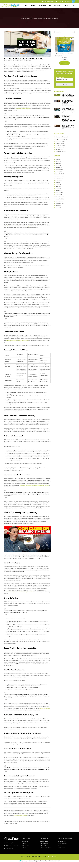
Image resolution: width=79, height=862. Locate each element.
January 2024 (59, 194)
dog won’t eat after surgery (22, 108)
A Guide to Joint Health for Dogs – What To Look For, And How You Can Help (68, 110)
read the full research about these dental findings (16, 226)
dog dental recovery (18, 821)
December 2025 (60, 173)
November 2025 (60, 176)
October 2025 (59, 178)
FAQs (24, 843)
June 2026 (58, 161)
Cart (60, 845)
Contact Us (67, 5)
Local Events (44, 843)
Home (26, 5)
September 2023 (60, 203)
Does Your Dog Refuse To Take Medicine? (68, 125)
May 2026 (58, 163)
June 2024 (58, 184)
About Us (33, 5)
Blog (24, 847)
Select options (64, 63)
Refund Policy (44, 845)
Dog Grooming (59, 141)
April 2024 (58, 188)
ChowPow (9, 821)
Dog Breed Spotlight (61, 139)
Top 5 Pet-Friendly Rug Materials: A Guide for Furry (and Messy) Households (67, 102)
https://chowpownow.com (20, 815)
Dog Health (27, 18)
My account (62, 841)
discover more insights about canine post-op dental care (18, 592)
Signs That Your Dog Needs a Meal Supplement (68, 95)
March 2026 (59, 167)
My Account (67, 1)
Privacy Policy (62, 843)
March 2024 (59, 190)
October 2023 (59, 201)
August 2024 (59, 180)
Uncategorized (59, 151)
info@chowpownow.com (48, 1)
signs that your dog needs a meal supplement (17, 340)
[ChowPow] (10, 5)
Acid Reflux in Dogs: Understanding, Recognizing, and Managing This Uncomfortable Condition (68, 118)
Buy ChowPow (42, 5)
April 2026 (58, 165)
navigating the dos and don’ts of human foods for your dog (34, 485)
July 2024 (58, 182)
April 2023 (58, 207)
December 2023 (60, 197)
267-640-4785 (9, 848)
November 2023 (60, 199)
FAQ (50, 5)
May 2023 (58, 205)
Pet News (58, 149)
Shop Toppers (44, 841)
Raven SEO (51, 856)
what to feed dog (13, 823)
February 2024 (59, 192)
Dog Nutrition (19, 60)
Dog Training (59, 147)
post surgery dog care (29, 821)
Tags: (5, 821)
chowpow (8, 60)
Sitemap (56, 856)
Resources (57, 5)
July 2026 (58, 159)
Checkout (61, 847)
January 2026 (59, 171)
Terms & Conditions (46, 847)
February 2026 (59, 169)
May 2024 (58, 186)
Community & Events (61, 137)
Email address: (60, 77)
